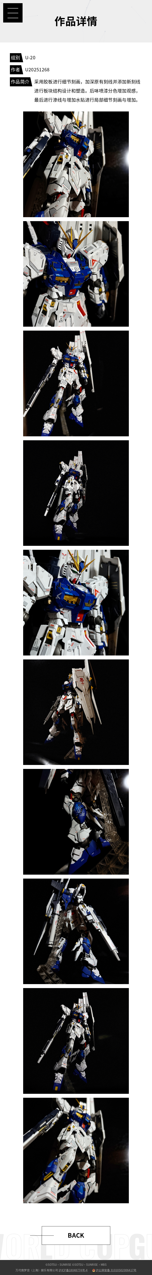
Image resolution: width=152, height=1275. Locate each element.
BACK (76, 1235)
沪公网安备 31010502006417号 (116, 1270)
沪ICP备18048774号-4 (73, 1270)
